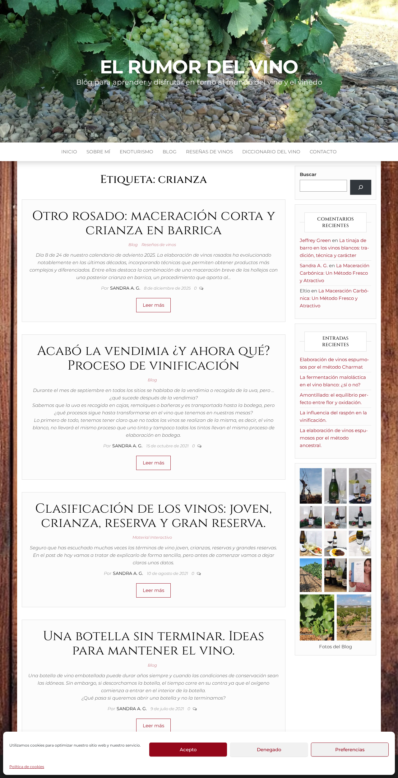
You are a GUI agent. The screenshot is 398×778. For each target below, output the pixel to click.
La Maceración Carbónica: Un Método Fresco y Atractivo (334, 273)
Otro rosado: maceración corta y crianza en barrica (153, 223)
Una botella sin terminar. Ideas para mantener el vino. (153, 643)
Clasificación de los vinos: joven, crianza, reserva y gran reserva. (153, 516)
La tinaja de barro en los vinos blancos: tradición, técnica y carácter (334, 247)
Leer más (153, 305)
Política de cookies (26, 766)
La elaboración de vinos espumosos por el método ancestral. (334, 437)
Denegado (269, 749)
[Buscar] (360, 187)
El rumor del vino (199, 66)
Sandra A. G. (125, 288)
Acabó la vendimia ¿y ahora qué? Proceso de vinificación (153, 358)
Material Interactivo (152, 537)
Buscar (308, 174)
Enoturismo (136, 152)
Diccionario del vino (271, 152)
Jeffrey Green (315, 240)
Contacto (323, 152)
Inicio (69, 152)
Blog (170, 152)
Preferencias (350, 749)
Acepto (188, 749)
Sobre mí (98, 152)
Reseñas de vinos (209, 152)
